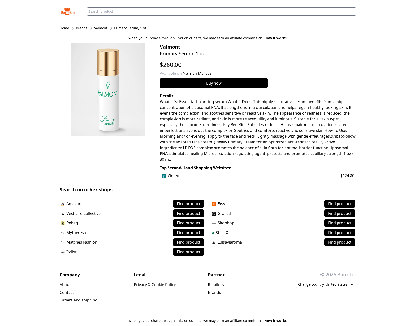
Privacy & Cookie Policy (155, 284)
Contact (67, 292)
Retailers (216, 284)
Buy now (214, 83)
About (65, 284)
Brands (214, 292)
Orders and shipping (79, 300)
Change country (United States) (323, 284)
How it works (275, 38)
